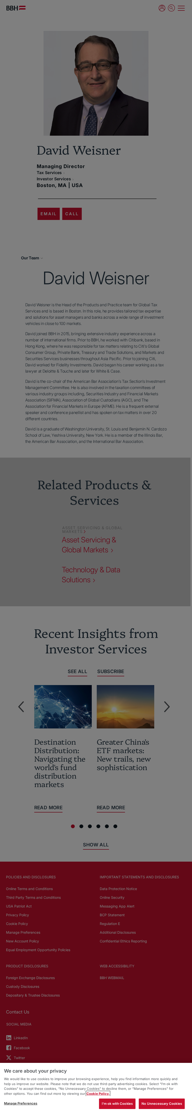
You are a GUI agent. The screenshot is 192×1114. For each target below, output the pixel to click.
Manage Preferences (20, 1103)
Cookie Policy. (98, 1094)
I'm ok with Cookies (117, 1104)
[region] (96, 1088)
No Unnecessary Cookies (162, 1104)
